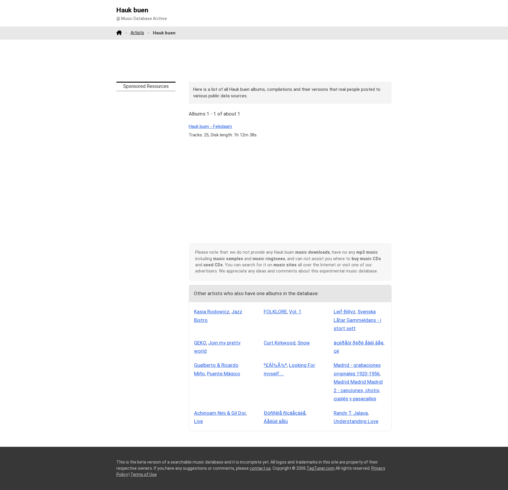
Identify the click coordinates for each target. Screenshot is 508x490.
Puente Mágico (223, 374)
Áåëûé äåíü (276, 421)
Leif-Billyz (344, 312)
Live (198, 421)
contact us (260, 468)
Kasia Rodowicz (211, 312)
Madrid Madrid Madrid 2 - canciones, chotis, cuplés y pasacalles (358, 390)
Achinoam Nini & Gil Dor (220, 413)
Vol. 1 (295, 312)
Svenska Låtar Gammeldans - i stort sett (357, 320)
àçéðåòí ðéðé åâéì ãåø (358, 343)
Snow (304, 343)
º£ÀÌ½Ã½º (275, 365)
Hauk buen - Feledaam (210, 126)
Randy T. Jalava (351, 413)
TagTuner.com (321, 468)
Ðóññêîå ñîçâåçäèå (284, 413)
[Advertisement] (254, 60)
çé (336, 351)
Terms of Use (144, 474)
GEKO (200, 343)
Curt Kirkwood (279, 343)
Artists (137, 32)
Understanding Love (356, 421)
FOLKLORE (275, 312)
